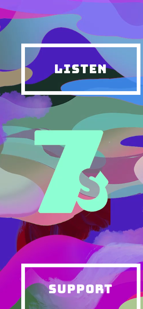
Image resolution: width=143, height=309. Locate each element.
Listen (80, 69)
